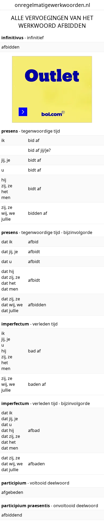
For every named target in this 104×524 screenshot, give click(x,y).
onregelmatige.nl (52, 5)
